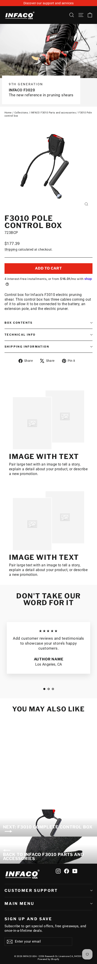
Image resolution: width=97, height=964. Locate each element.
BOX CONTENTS (19, 322)
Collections (21, 112)
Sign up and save (28, 919)
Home (8, 112)
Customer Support (31, 890)
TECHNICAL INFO (20, 334)
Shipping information (27, 346)
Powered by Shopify (48, 959)
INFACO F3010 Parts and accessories (53, 112)
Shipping (11, 249)
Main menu (19, 903)
